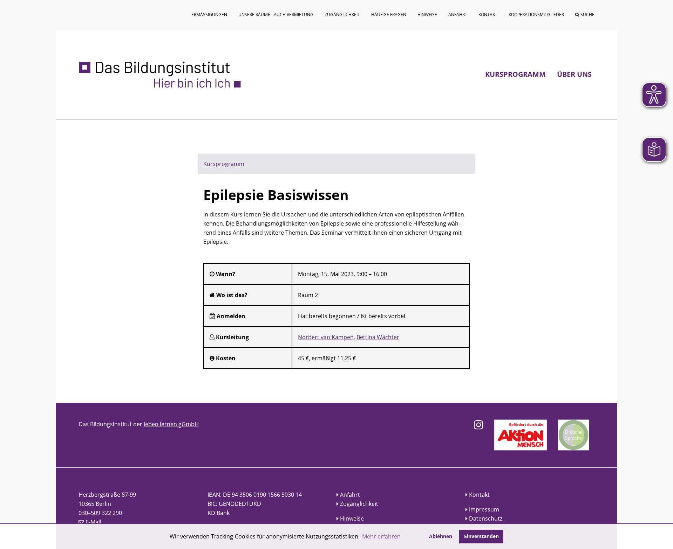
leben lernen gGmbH (171, 424)
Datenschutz (485, 518)
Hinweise (352, 518)
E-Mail (93, 522)
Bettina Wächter (377, 337)
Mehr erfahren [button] (381, 536)
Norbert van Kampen (326, 337)
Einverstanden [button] (481, 536)
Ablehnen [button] (440, 536)
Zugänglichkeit (359, 504)
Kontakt (479, 494)
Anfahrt (350, 494)
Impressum (484, 509)
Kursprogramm (515, 74)
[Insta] (478, 425)
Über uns (574, 74)
